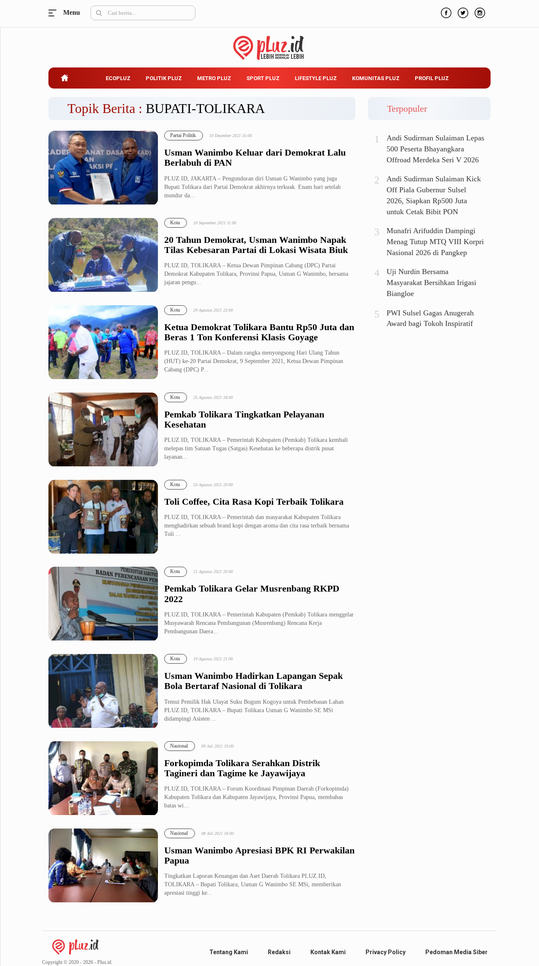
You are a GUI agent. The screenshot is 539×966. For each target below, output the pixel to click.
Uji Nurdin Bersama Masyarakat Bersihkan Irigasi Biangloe (431, 282)
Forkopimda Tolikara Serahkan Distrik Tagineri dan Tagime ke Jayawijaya (242, 768)
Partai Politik (183, 135)
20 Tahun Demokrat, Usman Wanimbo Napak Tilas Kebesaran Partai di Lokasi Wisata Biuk (256, 245)
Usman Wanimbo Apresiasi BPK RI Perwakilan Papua (259, 855)
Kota (175, 223)
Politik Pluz (164, 78)
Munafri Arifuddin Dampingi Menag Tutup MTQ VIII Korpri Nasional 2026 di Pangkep (435, 241)
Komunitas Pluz (376, 78)
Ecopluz (118, 78)
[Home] (75, 946)
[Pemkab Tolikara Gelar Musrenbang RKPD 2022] (103, 604)
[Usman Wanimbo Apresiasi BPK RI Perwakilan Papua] (103, 866)
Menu (54, 13)
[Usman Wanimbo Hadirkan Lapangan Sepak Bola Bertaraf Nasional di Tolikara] (103, 691)
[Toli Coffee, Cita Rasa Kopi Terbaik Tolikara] (103, 517)
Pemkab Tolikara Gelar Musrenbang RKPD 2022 (251, 594)
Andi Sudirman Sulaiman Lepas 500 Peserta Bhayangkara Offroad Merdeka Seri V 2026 (435, 149)
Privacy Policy (386, 952)
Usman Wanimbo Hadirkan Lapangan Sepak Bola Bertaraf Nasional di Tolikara (253, 681)
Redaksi (279, 952)
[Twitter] (462, 12)
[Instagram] (479, 12)
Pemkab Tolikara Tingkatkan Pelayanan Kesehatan (244, 419)
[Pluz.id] (269, 43)
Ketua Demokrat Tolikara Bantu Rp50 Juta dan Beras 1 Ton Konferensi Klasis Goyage (259, 332)
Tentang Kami (228, 952)
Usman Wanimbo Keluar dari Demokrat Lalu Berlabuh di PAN (255, 158)
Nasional (179, 746)
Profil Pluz (432, 78)
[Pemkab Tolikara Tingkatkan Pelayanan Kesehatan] (103, 430)
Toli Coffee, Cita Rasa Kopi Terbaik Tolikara (254, 502)
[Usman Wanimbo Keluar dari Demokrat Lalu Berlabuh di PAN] (103, 168)
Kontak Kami (328, 952)
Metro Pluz (214, 78)
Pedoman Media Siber (456, 952)
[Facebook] (445, 12)
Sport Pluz (263, 78)
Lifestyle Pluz (316, 78)
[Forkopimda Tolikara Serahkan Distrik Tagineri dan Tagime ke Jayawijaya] (103, 778)
